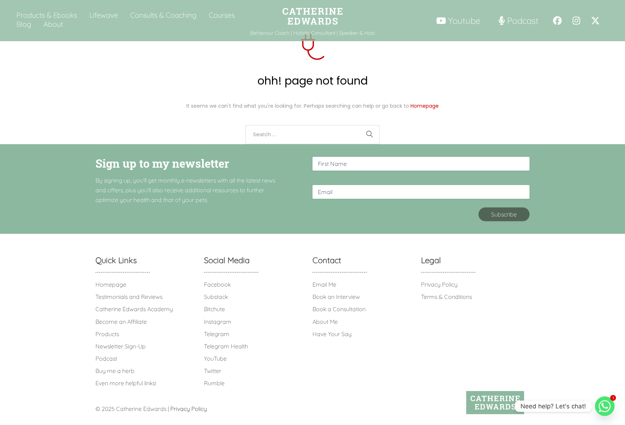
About (53, 24)
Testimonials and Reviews (128, 296)
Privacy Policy (439, 284)
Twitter (212, 370)
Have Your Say (332, 334)
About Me (325, 321)
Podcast (106, 358)
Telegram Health (226, 346)
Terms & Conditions (446, 296)
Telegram (216, 334)
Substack (216, 296)
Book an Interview (336, 296)
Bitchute (214, 309)
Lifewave (103, 15)
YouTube (215, 358)
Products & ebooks (46, 15)
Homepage (425, 106)
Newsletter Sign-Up (120, 346)
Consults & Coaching (163, 15)
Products (107, 334)
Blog (23, 24)
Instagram (217, 321)
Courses (222, 15)
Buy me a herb (115, 370)
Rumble (214, 383)
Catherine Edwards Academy (134, 309)
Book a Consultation (339, 309)
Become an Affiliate (121, 321)
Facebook (217, 284)
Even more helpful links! (125, 383)
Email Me (324, 284)
